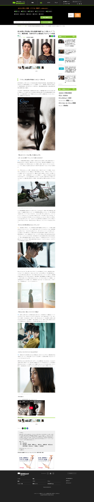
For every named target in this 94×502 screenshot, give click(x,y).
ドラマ (48, 2)
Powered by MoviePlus (46, 487)
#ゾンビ (71, 100)
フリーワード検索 (46, 22)
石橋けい (36, 446)
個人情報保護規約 (69, 478)
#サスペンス (27, 452)
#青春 (40, 452)
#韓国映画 (65, 95)
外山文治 (25, 443)
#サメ (60, 95)
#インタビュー (63, 98)
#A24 (69, 98)
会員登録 (77, 15)
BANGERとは (51, 483)
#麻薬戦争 (61, 93)
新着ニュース (67, 1)
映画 (41, 2)
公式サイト (22, 449)
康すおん (40, 444)
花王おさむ (50, 444)
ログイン (71, 15)
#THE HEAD (68, 93)
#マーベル (62, 103)
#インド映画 (72, 103)
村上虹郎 (25, 444)
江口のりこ (31, 446)
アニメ (56, 2)
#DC (66, 103)
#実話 (67, 100)
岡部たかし (34, 444)
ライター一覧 (67, 3)
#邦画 (42, 452)
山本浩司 (42, 446)
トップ (19, 478)
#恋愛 (38, 452)
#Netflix (65, 105)
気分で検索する (46, 17)
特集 (33, 2)
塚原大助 (45, 444)
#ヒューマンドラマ (33, 452)
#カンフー (61, 105)
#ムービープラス (62, 100)
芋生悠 (29, 444)
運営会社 (67, 480)
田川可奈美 (25, 446)
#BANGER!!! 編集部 (29, 37)
